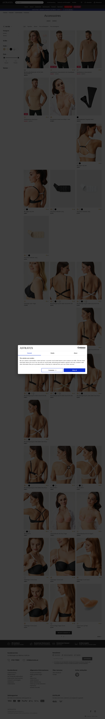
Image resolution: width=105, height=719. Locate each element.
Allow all (74, 370)
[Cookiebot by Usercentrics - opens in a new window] (78, 348)
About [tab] (75, 353)
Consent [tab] (29, 353)
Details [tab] (52, 353)
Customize (51, 370)
